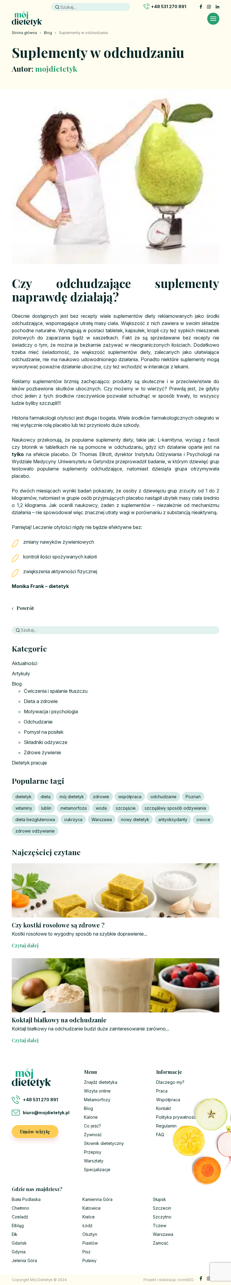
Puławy (89, 1260)
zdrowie (101, 796)
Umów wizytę (35, 1131)
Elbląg (18, 1225)
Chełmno (20, 1208)
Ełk (14, 1234)
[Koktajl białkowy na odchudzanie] (115, 985)
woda (101, 808)
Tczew (159, 1225)
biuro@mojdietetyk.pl (46, 1112)
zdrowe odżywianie (35, 830)
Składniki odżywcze (45, 742)
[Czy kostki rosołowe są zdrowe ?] (115, 890)
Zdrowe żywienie (42, 752)
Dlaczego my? (170, 1082)
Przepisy (92, 1152)
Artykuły (21, 674)
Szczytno (162, 1216)
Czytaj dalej (25, 945)
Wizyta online (97, 1090)
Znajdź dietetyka (100, 1082)
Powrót (24, 608)
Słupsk (159, 1199)
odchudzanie (163, 796)
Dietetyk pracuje (29, 763)
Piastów (90, 1243)
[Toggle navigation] (213, 19)
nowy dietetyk (135, 819)
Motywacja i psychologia (51, 711)
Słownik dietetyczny (104, 1143)
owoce (203, 819)
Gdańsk (19, 1243)
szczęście (126, 808)
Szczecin (162, 1208)
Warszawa (101, 819)
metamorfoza (73, 808)
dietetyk (23, 796)
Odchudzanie (38, 722)
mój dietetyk (72, 796)
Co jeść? (92, 1125)
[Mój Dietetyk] (27, 18)
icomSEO (185, 1279)
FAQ (160, 1134)
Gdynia (19, 1251)
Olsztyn (89, 1234)
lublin (46, 808)
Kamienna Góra (97, 1199)
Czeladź (20, 1216)
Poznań (193, 796)
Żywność (93, 1134)
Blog (48, 32)
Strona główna (24, 32)
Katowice (91, 1208)
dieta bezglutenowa (35, 819)
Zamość (160, 1243)
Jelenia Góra (24, 1260)
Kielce (88, 1216)
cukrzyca (73, 819)
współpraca (129, 796)
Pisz (86, 1251)
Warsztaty (93, 1160)
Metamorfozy (97, 1099)
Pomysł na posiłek (43, 732)
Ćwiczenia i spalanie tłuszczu (56, 691)
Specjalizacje (97, 1169)
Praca (162, 1090)
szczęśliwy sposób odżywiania (175, 808)
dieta (46, 796)
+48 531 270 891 (168, 6)
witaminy (23, 808)
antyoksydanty (172, 819)
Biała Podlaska (26, 1199)
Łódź (87, 1225)
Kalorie (91, 1117)
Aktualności (24, 663)
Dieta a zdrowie (41, 701)
